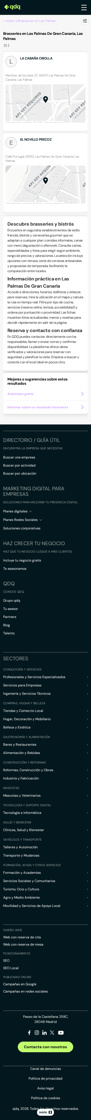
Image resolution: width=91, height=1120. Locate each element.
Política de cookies (45, 1098)
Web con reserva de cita (22, 937)
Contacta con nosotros (45, 1046)
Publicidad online (17, 977)
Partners (9, 617)
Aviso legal (45, 1088)
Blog (6, 625)
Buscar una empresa (19, 457)
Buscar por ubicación (19, 473)
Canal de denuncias (45, 1068)
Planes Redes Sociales (20, 520)
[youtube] (61, 1034)
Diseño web (12, 930)
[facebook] (29, 1033)
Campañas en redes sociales (25, 991)
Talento (9, 633)
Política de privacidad (45, 1078)
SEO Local (11, 968)
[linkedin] (44, 1033)
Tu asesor (10, 609)
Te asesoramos (14, 568)
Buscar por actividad (19, 465)
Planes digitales (15, 511)
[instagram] (37, 1033)
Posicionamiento (16, 953)
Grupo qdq (11, 600)
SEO (6, 960)
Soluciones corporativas (21, 528)
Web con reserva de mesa (23, 944)
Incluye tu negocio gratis (22, 560)
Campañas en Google (19, 984)
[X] (52, 1033)
